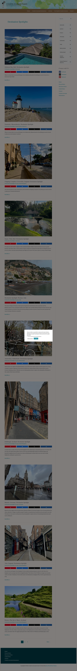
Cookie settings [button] (30, 338)
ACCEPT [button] (36, 338)
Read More (29, 335)
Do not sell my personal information (34, 336)
